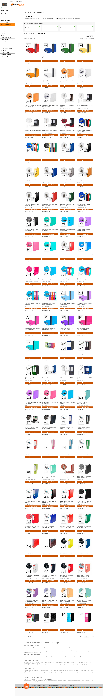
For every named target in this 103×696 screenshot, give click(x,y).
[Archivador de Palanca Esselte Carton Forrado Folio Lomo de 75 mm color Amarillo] (33, 172)
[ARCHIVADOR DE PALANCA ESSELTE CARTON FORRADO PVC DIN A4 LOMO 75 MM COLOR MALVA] (33, 592)
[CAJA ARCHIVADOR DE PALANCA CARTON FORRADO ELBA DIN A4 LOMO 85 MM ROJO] (33, 543)
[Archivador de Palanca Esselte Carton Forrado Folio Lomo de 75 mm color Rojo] (50, 197)
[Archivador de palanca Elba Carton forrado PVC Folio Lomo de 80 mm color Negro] (85, 419)
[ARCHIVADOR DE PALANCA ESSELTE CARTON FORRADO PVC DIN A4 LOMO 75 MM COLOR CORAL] (85, 568)
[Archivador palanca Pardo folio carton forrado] (68, 98)
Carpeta (63, 18)
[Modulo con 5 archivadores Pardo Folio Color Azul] (85, 370)
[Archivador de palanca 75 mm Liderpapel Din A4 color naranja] (68, 73)
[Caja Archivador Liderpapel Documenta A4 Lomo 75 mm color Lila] (85, 296)
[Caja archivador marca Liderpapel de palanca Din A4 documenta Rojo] (33, 48)
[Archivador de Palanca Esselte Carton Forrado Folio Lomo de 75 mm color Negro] (33, 197)
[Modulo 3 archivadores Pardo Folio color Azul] (68, 370)
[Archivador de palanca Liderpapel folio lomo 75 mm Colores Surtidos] (33, 147)
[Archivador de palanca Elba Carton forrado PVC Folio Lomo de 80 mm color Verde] (85, 444)
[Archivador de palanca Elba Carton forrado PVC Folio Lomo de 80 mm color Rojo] (33, 444)
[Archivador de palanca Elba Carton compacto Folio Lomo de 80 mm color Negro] (33, 419)
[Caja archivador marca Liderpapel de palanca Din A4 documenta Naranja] (33, 73)
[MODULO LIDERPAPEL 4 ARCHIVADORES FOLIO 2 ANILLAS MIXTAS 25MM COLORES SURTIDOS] (33, 617)
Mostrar (87, 36)
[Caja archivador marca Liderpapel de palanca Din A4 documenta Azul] (50, 48)
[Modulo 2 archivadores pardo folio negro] (85, 98)
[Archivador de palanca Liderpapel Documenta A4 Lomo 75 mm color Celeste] (50, 271)
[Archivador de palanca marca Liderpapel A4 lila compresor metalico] (33, 395)
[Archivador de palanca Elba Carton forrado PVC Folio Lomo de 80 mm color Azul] (68, 419)
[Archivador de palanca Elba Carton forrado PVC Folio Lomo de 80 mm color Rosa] (50, 444)
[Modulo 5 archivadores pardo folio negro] (50, 122)
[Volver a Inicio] (25, 12)
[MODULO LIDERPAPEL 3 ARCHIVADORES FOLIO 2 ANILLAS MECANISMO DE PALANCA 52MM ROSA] (85, 617)
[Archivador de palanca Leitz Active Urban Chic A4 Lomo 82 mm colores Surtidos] (50, 345)
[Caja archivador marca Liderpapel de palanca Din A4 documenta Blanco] (50, 73)
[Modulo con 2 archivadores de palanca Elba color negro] (85, 345)
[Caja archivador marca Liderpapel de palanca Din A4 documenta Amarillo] (85, 48)
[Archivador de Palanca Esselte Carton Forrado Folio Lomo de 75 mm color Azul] (50, 172)
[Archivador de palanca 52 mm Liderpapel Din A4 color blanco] (50, 98)
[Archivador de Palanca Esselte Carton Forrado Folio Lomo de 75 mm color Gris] (68, 172)
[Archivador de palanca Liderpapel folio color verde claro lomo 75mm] (50, 246)
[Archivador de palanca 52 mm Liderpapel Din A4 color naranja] (33, 98)
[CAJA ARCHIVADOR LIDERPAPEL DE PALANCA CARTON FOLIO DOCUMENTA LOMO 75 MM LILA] (68, 320)
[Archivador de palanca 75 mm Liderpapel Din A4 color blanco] (85, 73)
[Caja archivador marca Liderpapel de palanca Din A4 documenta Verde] (68, 48)
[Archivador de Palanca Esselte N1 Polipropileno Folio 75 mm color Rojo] (68, 246)
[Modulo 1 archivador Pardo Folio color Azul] (50, 370)
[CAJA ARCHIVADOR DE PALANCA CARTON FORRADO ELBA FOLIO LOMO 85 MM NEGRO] (50, 543)
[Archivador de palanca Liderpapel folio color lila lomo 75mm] (85, 221)
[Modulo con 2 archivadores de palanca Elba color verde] (33, 370)
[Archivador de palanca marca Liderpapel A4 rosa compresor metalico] (50, 395)
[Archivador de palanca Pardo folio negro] (68, 122)
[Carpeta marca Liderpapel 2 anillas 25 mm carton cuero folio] (68, 469)
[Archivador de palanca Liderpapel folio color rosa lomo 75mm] (33, 246)
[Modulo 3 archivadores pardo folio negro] (33, 122)
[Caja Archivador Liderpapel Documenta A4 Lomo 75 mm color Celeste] (68, 296)
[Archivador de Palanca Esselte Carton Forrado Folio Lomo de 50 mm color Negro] (85, 147)
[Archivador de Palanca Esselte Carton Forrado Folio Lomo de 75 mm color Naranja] (85, 172)
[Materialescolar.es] (17, 4)
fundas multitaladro (71, 18)
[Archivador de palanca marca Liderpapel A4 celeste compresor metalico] (68, 395)
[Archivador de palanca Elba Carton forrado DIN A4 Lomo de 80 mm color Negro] (50, 419)
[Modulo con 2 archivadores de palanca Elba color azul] (68, 345)
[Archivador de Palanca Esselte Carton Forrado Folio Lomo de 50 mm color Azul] (68, 147)
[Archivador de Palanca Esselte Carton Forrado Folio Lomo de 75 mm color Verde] (68, 197)
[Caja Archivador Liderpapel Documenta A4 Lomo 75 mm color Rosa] (33, 320)
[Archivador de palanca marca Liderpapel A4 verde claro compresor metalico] (50, 221)
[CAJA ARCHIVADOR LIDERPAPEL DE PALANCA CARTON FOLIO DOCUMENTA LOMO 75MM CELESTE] (50, 320)
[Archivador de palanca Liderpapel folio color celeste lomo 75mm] (68, 221)
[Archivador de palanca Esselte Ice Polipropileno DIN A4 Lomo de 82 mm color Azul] (85, 395)
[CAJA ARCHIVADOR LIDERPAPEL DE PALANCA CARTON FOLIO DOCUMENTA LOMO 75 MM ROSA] (85, 320)
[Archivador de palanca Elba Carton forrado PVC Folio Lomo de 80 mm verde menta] (50, 469)
